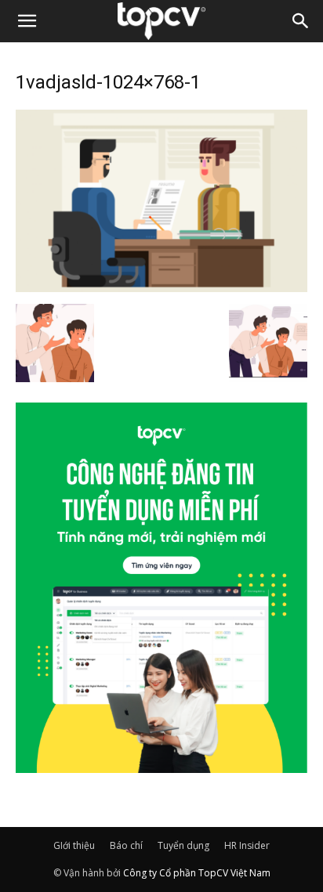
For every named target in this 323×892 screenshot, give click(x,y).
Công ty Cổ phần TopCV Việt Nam (196, 872)
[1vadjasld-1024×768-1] (161, 287)
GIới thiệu (74, 845)
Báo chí (126, 845)
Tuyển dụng (183, 845)
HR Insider (247, 845)
